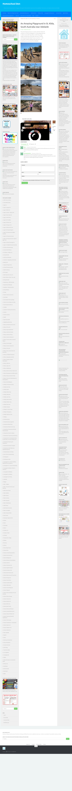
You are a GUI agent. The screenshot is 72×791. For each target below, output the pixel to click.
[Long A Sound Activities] (63, 304)
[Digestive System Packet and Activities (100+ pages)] (64, 168)
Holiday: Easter (6, 389)
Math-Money (6, 505)
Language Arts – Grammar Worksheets (10, 465)
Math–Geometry (6, 500)
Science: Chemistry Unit (8, 565)
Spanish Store (65, 13)
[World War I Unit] (64, 285)
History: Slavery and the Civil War (9, 375)
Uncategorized (6, 654)
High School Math (7, 319)
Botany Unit (6, 262)
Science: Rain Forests (7, 606)
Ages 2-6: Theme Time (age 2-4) (9, 242)
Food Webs (6, 297)
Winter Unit (6, 663)
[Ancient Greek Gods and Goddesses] (64, 260)
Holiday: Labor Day (7, 396)
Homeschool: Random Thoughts (9, 445)
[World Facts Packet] (62, 225)
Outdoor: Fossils (6, 532)
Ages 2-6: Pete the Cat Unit (8, 227)
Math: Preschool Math (7, 512)
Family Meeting (6, 289)
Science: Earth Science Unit (8, 572)
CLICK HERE (13, 80)
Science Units (33, 13)
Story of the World (7, 642)
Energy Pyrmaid (6, 279)
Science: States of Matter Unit (9, 613)
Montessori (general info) (8, 517)
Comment (23, 165)
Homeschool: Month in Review (9, 433)
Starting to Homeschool (8, 640)
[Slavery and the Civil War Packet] (64, 277)
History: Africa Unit (7, 327)
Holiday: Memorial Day (8, 399)
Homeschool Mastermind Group (9, 426)
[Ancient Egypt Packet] (63, 251)
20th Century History (7, 200)
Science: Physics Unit (7, 601)
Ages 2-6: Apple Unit (7, 207)
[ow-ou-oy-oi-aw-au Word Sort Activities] (64, 312)
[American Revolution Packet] (64, 220)
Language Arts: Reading (8, 471)
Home (44, 744)
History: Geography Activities (9, 357)
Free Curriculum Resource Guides (9, 302)
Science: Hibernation (7, 585)
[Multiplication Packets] (64, 399)
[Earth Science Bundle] (64, 69)
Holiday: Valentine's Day (8, 414)
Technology (6, 647)
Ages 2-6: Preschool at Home (9, 236)
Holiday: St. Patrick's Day (8, 409)
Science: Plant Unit (7, 603)
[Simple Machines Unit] (63, 439)
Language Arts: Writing (8, 476)
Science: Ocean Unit (7, 598)
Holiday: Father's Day (7, 391)
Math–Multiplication (7, 502)
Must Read (5, 525)
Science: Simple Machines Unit (9, 611)
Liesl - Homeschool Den (26, 29)
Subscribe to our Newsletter (26, 15)
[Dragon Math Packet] (63, 386)
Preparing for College (7, 537)
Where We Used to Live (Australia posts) (30, 18)
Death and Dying (7, 269)
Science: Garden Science (8, 582)
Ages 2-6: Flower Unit (7, 222)
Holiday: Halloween (7, 394)
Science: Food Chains (7, 580)
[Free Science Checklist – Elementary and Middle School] (64, 192)
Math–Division (6, 495)
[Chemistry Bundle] (62, 174)
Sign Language (6, 632)
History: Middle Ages (7, 368)
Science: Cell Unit (7, 562)
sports (5, 637)
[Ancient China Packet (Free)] (64, 495)
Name (23, 172)
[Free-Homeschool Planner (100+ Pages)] (64, 521)
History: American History (8, 334)
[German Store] (64, 506)
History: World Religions (8, 382)
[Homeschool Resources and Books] (10, 688)
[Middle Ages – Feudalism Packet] (64, 269)
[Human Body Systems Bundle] (64, 150)
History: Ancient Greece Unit (9, 345)
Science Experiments (7, 547)
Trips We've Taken (7, 649)
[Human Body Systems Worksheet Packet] (64, 451)
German (5, 312)
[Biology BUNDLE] (61, 112)
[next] (54, 130)
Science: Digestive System (8, 567)
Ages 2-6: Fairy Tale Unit (8, 215)
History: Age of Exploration (8, 329)
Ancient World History (7, 249)
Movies (5, 520)
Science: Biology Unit (7, 557)
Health (5, 317)
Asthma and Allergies (7, 257)
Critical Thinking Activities (8, 267)
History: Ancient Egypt (7, 343)
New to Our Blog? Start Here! (13, 13)
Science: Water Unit (7, 625)
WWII (4, 673)
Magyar (5, 481)
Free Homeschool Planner (8, 304)
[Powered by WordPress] (6, 751)
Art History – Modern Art (8, 252)
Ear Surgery (6, 272)
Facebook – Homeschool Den (9, 287)
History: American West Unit (9, 337)
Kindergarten (6, 456)
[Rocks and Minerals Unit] (64, 430)
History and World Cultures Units (9, 324)
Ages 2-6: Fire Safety (7, 219)
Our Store (4, 13)
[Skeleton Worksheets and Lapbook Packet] (64, 468)
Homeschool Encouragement (8, 15)
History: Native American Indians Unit (10, 370)
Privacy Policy (38, 744)
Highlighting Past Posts (8, 322)
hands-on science (7, 314)
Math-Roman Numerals (8, 507)
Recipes (5, 540)
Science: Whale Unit (7, 630)
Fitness (5, 292)
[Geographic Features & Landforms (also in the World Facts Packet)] (64, 246)
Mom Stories (6, 515)
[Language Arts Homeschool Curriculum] (64, 345)
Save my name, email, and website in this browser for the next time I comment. (36, 180)
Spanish (5, 635)
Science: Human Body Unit (8, 587)
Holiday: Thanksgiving (7, 411)
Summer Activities (7, 644)
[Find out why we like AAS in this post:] (64, 337)
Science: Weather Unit (7, 627)
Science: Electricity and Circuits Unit (10, 575)
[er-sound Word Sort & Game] (63, 329)
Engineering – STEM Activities (9, 282)
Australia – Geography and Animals (10, 259)
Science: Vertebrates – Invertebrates (10, 622)
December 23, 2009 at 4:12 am (36, 153)
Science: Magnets (7, 590)
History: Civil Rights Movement (9, 354)
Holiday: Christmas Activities (9, 384)
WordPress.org (6, 722)
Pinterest (5, 535)
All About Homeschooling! (8, 247)
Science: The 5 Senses (7, 620)
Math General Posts (7, 490)
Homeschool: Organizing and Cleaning (10, 435)
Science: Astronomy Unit (8, 555)
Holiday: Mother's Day (7, 401)
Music (5, 522)
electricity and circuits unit (8, 274)
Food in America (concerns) (8, 294)
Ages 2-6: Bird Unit (7, 210)
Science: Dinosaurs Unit (8, 570)
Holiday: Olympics (7, 406)
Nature (5, 527)
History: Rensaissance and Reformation (10, 373)
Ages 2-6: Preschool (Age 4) (8, 229)
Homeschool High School (8, 424)
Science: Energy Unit (7, 577)
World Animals (6, 668)
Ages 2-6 (5, 205)
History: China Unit (7, 348)
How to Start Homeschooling (9, 454)
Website (23, 176)
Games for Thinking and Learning (9, 309)
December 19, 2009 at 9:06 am (31, 147)
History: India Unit (7, 363)
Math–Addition (6, 493)
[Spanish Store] (64, 475)
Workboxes (6, 666)
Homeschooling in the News (8, 451)
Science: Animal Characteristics (9, 552)
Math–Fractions (6, 498)
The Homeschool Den (27, 153)
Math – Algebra (6, 484)
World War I (6, 671)
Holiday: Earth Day (7, 386)
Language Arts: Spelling (8, 474)
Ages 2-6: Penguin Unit (8, 224)
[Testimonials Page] (10, 143)
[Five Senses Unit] (62, 460)
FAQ (33, 15)
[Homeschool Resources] (63, 413)
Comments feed (6, 720)
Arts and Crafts (6, 254)
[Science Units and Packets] (10, 174)
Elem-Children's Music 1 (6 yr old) (9, 277)
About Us (17, 15)
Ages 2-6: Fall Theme (7, 217)
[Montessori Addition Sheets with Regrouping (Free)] (64, 381)
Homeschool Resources (24, 13)
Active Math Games (7, 202)
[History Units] (5, 162)
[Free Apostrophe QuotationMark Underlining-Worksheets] (64, 356)
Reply (24, 151)
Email (40, 172)
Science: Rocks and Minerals (8, 608)
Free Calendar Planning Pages (9, 299)
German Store (58, 13)
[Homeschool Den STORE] (10, 96)
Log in (5, 715)
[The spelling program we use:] (64, 320)
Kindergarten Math (7, 459)
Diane (25, 147)
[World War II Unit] (64, 298)
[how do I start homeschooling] (8, 149)
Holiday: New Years (7, 404)
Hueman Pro (14, 751)
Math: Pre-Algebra (7, 510)
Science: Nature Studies (8, 596)
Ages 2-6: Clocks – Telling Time (9, 212)
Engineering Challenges (8, 284)
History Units (40, 13)
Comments (25, 144)
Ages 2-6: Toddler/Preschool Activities (10, 244)
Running (5, 542)
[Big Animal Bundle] (64, 133)
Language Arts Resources (49, 13)
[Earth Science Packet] (64, 97)
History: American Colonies (8, 332)
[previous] (22, 130)
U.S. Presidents (6, 652)
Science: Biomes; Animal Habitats (9, 560)
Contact (36, 15)
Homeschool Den (11, 3)
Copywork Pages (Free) (8, 264)
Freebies (5, 307)
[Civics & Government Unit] (64, 212)
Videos (5, 657)
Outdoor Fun (6, 530)
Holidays (5, 416)
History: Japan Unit (7, 365)
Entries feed (6, 717)
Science (5, 545)
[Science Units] (5, 183)
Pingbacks (33, 144)
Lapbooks (5, 479)
